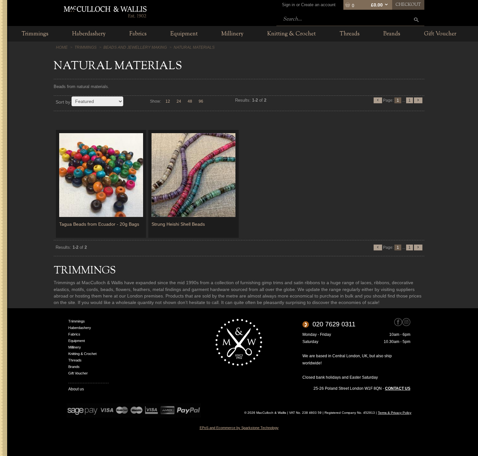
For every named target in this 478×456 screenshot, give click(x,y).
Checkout (408, 5)
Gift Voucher (78, 373)
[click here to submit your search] (416, 20)
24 (179, 101)
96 (201, 101)
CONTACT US (397, 388)
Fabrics (74, 334)
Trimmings (76, 321)
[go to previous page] (378, 100)
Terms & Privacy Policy (394, 412)
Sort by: (64, 102)
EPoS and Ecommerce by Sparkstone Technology (239, 428)
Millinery (74, 347)
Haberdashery (79, 328)
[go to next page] (418, 100)
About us (76, 389)
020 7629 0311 (333, 324)
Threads (75, 360)
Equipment (76, 341)
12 (168, 101)
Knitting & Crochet (82, 354)
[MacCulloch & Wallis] (104, 11)
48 (190, 101)
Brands (74, 367)
